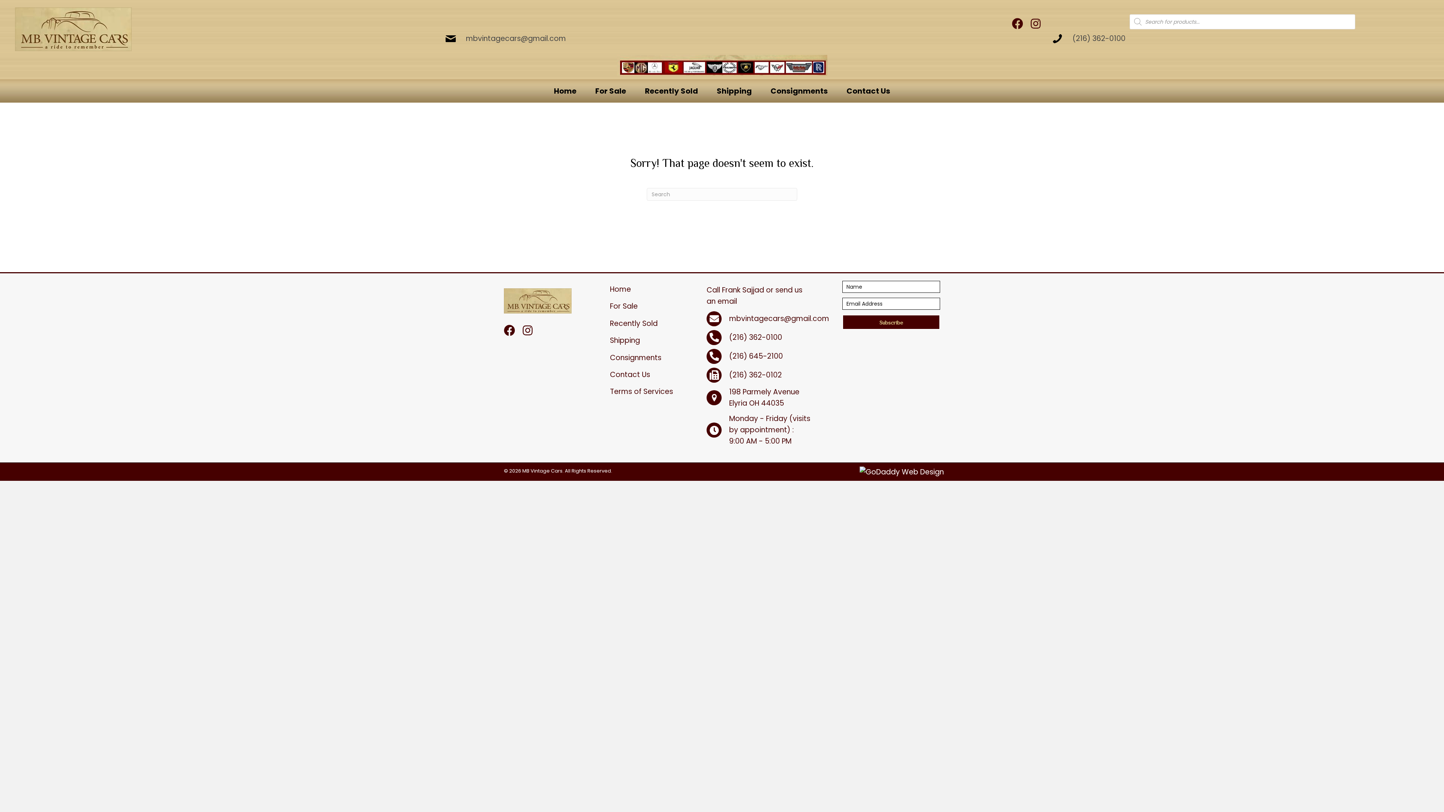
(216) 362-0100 (1098, 38)
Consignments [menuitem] (635, 358)
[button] (891, 322)
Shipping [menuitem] (625, 340)
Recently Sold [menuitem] (634, 323)
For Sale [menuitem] (624, 306)
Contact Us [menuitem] (630, 375)
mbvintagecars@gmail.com (516, 38)
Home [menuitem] (620, 289)
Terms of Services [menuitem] (641, 391)
